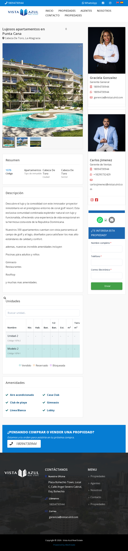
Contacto (52, 15)
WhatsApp (90, 3)
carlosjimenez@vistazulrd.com (106, 187)
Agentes (86, 10)
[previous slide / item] (4, 90)
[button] (8, 142)
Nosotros (104, 10)
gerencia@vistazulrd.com (108, 97)
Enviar (107, 286)
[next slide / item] (81, 90)
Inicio (49, 10)
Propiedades (67, 10)
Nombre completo (101, 242)
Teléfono (96, 256)
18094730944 (15, 3)
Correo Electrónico (101, 269)
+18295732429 (102, 174)
